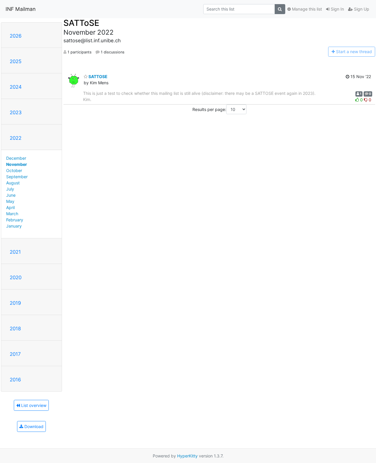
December (16, 158)
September (17, 176)
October (14, 170)
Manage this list (306, 8)
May (10, 201)
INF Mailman (21, 9)
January (14, 225)
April (10, 207)
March (12, 213)
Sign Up (361, 8)
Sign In (337, 8)
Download (33, 426)
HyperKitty (187, 455)
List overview (33, 405)
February (14, 219)
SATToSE (81, 23)
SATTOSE (98, 76)
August (13, 182)
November (16, 164)
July (10, 188)
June (11, 195)
